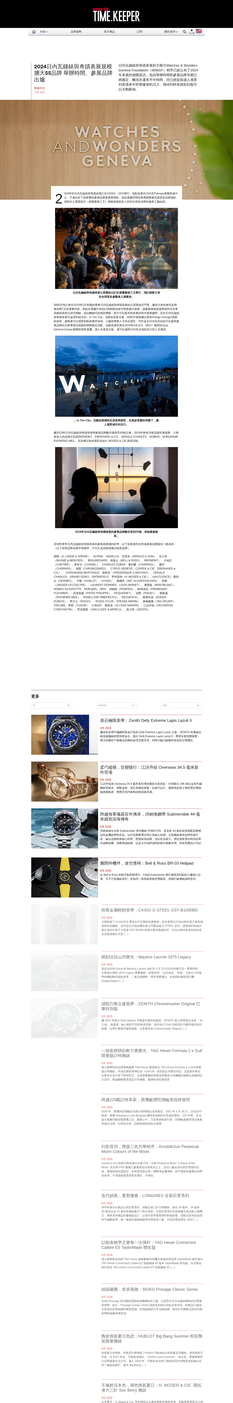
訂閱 (139, 31)
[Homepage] (34, 31)
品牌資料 (76, 31)
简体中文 (39, 88)
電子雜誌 (109, 31)
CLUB (191, 33)
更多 (35, 696)
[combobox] (52, 705)
